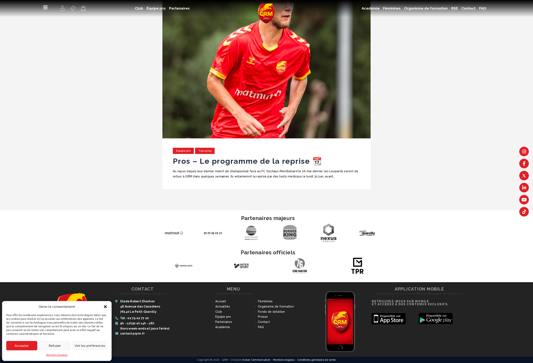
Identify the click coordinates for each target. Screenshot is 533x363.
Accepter (22, 346)
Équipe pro (183, 150)
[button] (105, 307)
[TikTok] (524, 212)
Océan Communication (256, 359)
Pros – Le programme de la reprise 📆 (247, 161)
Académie (222, 327)
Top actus (204, 150)
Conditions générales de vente (316, 359)
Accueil (220, 301)
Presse (263, 316)
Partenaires (223, 322)
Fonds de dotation (271, 311)
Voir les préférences (90, 346)
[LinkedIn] (524, 187)
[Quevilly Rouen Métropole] (62, 8)
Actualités (222, 306)
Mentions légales (56, 355)
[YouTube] (524, 199)
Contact (264, 322)
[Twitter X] (524, 175)
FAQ (261, 327)
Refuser (55, 346)
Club (218, 311)
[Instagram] (524, 151)
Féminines (265, 301)
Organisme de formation (276, 306)
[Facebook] (524, 163)
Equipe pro (223, 316)
